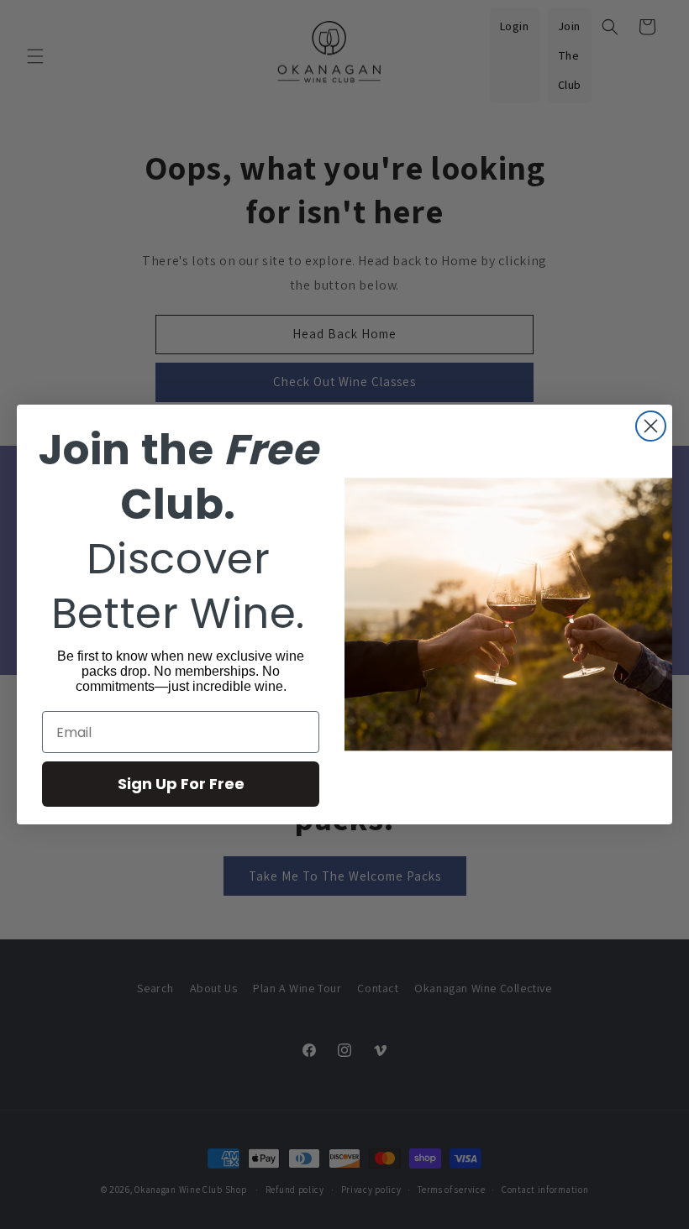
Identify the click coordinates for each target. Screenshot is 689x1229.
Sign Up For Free (181, 783)
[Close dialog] (650, 426)
